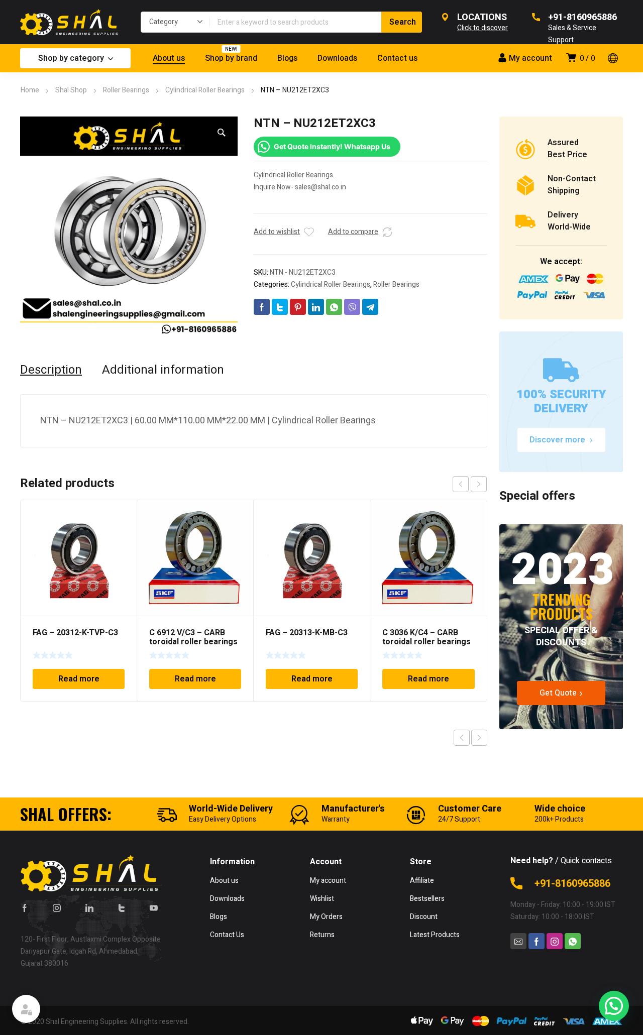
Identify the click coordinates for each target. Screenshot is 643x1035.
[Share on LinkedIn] (316, 307)
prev (461, 484)
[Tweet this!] (280, 307)
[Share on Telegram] (370, 307)
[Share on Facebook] (262, 307)
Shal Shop (71, 90)
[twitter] (122, 907)
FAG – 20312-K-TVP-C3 (75, 633)
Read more (78, 679)
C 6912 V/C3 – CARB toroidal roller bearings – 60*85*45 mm (193, 642)
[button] (221, 133)
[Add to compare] (387, 232)
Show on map (42, 983)
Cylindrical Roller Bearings (205, 90)
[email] (518, 941)
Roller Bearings (126, 90)
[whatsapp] (573, 941)
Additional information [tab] (163, 370)
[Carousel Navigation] (470, 484)
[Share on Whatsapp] (334, 307)
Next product (479, 738)
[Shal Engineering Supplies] (70, 22)
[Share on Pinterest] (298, 307)
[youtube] (154, 907)
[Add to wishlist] (309, 232)
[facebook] (25, 907)
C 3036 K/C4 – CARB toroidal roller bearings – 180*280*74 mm (426, 642)
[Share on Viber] (352, 307)
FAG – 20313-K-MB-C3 (307, 633)
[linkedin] (89, 907)
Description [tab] (51, 370)
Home (30, 90)
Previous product (462, 738)
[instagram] (57, 907)
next (479, 484)
